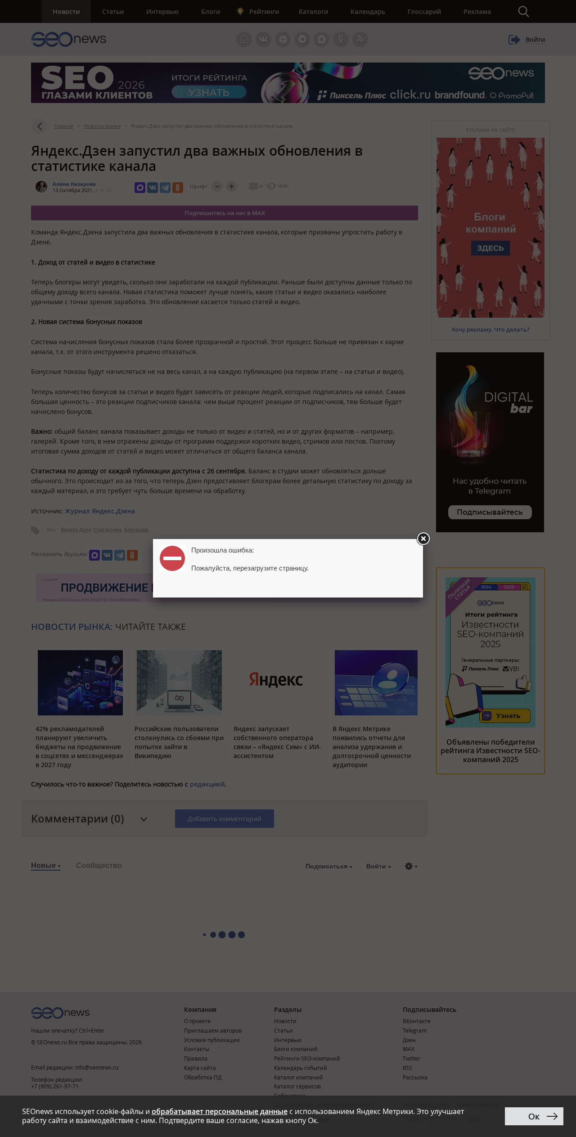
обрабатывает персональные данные (220, 1111)
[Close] (423, 539)
